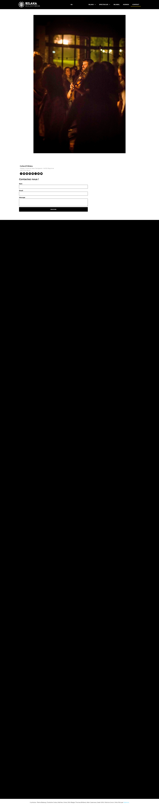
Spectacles (103, 4)
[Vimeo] (38, 173)
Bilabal (117, 4)
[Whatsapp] (35, 173)
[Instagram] (21, 173)
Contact (135, 4)
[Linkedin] (32, 173)
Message (22, 197)
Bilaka (91, 4)
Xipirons (126, 802)
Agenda (126, 4)
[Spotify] (27, 173)
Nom (20, 184)
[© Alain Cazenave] (79, 84)
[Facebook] (24, 173)
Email (21, 190)
